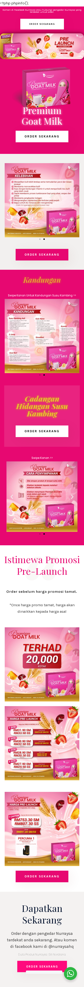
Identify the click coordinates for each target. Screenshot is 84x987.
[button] (42, 24)
